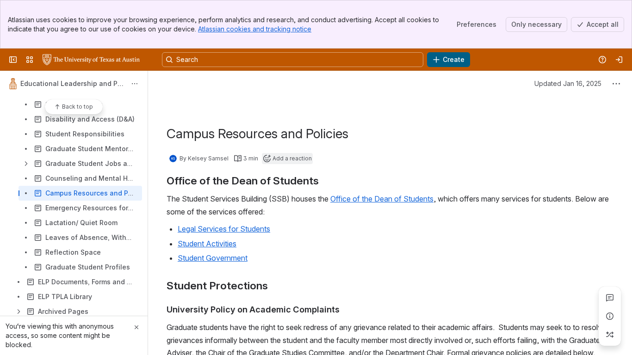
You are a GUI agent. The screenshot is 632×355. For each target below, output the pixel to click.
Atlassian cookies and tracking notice (254, 29)
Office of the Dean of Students (382, 198)
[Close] (136, 327)
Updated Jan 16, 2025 (567, 83)
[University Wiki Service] (91, 59)
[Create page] (609, 334)
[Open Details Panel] (609, 316)
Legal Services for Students (224, 228)
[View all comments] (609, 297)
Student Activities (207, 243)
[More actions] (134, 83)
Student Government (213, 258)
